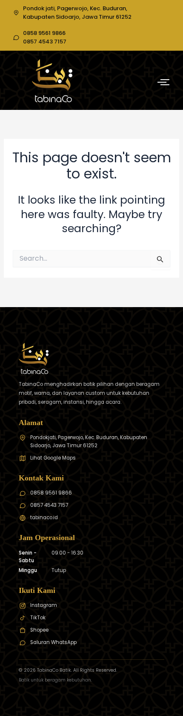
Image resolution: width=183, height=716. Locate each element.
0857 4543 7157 (44, 42)
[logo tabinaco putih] (52, 80)
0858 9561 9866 (44, 33)
